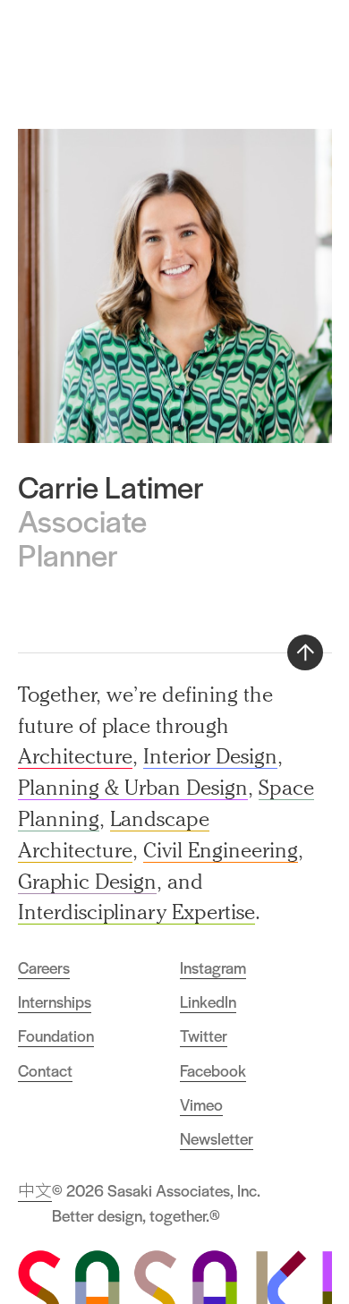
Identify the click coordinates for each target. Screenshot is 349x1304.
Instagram (213, 967)
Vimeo (201, 1104)
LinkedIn (208, 1001)
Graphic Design (87, 881)
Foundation (56, 1035)
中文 (35, 1190)
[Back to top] (305, 652)
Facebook (213, 1070)
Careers (44, 967)
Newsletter (216, 1138)
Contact (45, 1070)
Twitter (203, 1035)
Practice (200, 38)
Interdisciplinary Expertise (136, 912)
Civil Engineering (220, 850)
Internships (54, 1001)
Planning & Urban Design (133, 787)
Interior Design (210, 756)
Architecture (75, 756)
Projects (263, 38)
